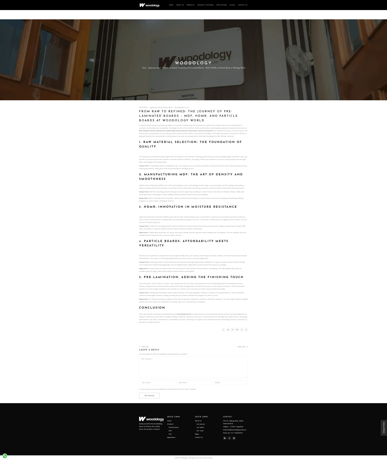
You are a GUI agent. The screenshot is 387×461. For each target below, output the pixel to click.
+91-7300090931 (237, 433)
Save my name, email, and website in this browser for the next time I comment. (168, 389)
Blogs (197, 434)
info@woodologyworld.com (236, 430)
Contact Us (199, 437)
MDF (170, 431)
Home (169, 421)
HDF (170, 434)
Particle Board (173, 427)
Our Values (200, 427)
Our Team (200, 431)
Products (170, 424)
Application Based (154, 68)
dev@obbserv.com (183, 107)
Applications (171, 437)
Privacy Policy (207, 458)
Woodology (183, 458)
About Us (198, 421)
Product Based (168, 107)
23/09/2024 (143, 107)
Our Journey (201, 424)
